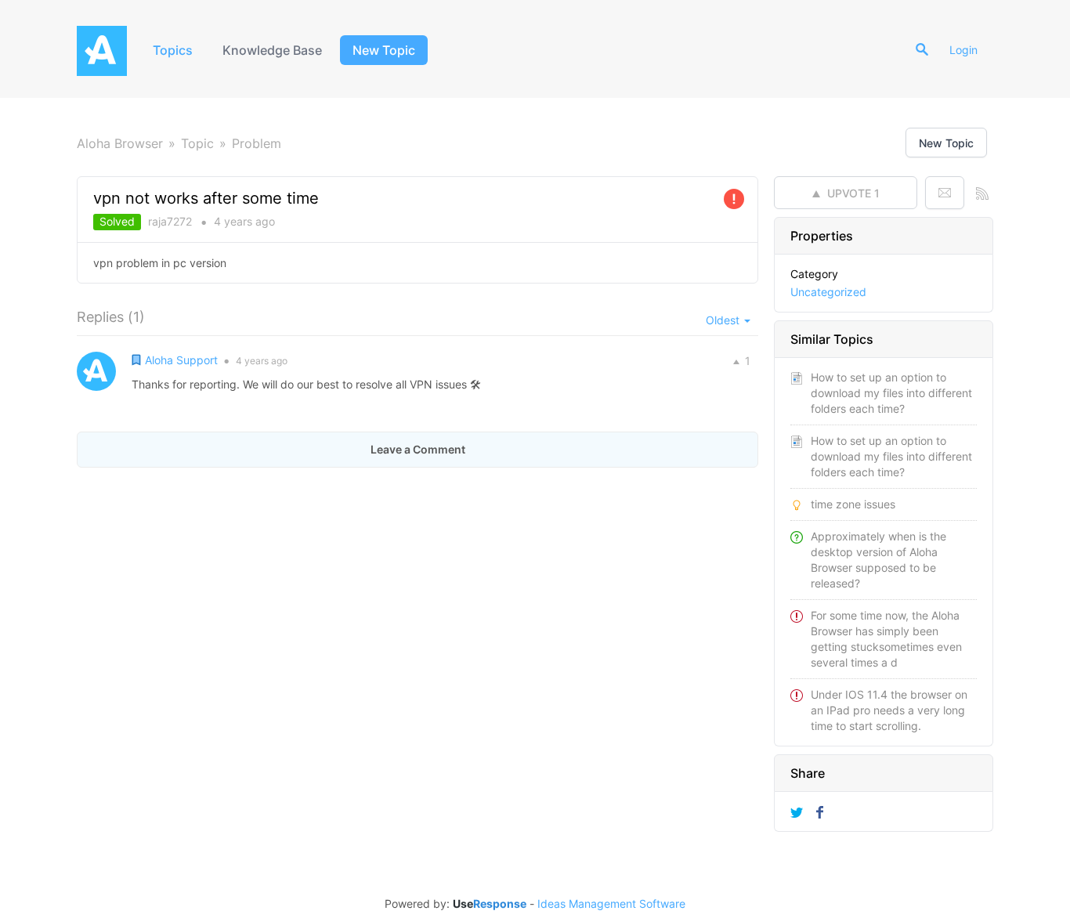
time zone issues (853, 504)
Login (963, 49)
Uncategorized (828, 291)
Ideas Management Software (611, 903)
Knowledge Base (272, 50)
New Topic (383, 50)
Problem (256, 143)
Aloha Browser (120, 143)
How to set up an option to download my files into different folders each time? (891, 392)
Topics (173, 50)
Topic (197, 143)
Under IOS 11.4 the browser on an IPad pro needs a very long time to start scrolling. (889, 710)
